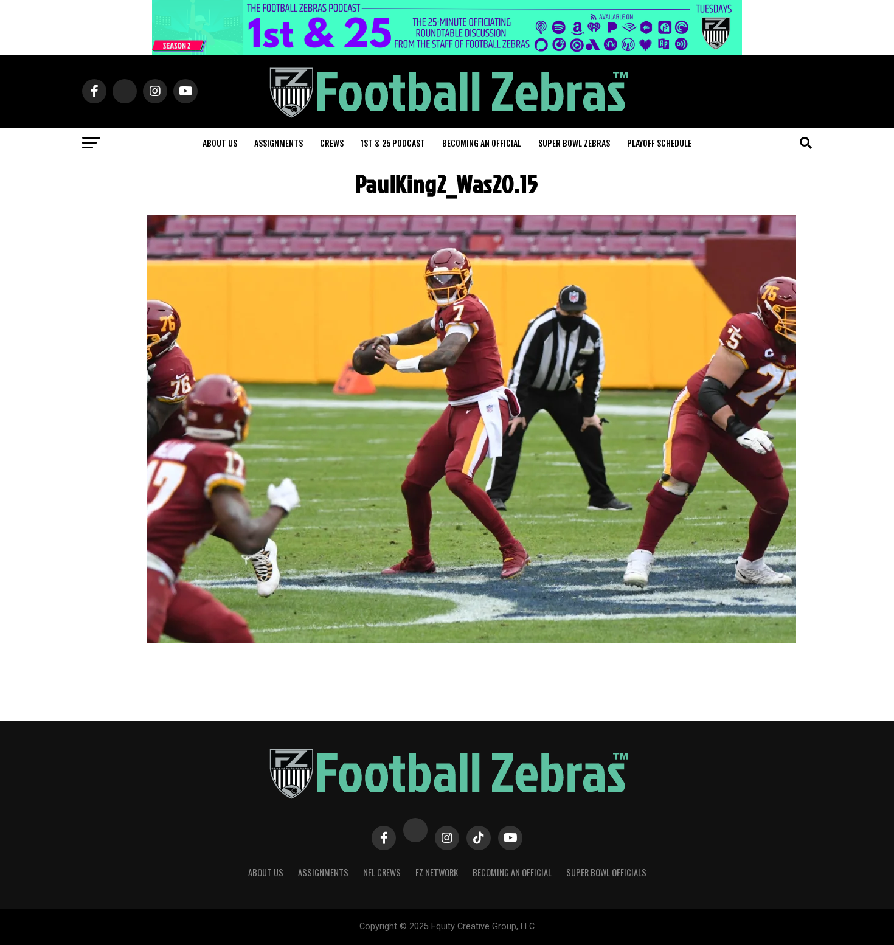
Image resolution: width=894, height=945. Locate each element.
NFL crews (382, 872)
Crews (332, 142)
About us (220, 142)
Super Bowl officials (606, 872)
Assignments (278, 142)
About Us (265, 872)
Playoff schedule (659, 142)
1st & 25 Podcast (393, 142)
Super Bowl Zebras (574, 142)
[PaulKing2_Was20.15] (471, 639)
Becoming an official (481, 142)
